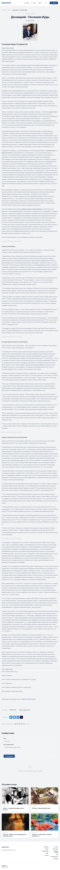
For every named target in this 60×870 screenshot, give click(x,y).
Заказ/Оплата (54, 856)
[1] (15, 724)
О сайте (56, 847)
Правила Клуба (56, 851)
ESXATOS (5, 847)
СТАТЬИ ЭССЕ (12, 710)
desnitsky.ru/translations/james (28, 699)
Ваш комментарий (8, 744)
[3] (20, 724)
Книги (46, 849)
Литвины (55, 858)
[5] (24, 724)
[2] (17, 724)
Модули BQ (45, 851)
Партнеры (55, 849)
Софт (47, 853)
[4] (22, 724)
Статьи (9, 10)
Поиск (34, 3)
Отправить (10, 756)
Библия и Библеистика (24, 710)
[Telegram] (10, 717)
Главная (4, 10)
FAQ (57, 854)
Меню (27, 3)
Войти (54, 3)
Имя (5, 738)
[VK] (14, 717)
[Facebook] (17, 717)
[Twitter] (21, 717)
